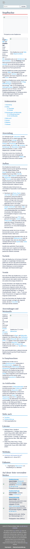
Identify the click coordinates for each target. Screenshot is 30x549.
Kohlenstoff (12, 207)
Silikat (6, 208)
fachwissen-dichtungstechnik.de (12, 455)
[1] (9, 85)
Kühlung (4, 143)
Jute (5, 195)
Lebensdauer (17, 136)
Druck (7, 77)
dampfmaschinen (10, 363)
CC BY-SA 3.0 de (13, 486)
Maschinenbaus (6, 61)
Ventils (25, 241)
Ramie (14, 193)
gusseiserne (12, 377)
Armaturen (22, 145)
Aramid (18, 219)
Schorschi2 (21, 481)
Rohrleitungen (6, 147)
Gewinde (19, 174)
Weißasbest (24, 337)
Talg (19, 346)
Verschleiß (15, 302)
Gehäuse (14, 74)
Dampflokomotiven (7, 365)
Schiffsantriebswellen (17, 386)
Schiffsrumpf (18, 388)
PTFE (19, 217)
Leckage (14, 140)
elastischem (7, 177)
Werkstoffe (14, 339)
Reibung (21, 156)
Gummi (14, 395)
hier (14, 530)
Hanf (8, 195)
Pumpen (4, 328)
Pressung (8, 179)
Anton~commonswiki (14, 506)
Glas (23, 207)
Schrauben (5, 175)
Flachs (19, 193)
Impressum (8, 547)
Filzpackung (5, 397)
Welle (24, 52)
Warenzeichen (19, 466)
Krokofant (19, 483)
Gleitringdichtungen (7, 87)
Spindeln (15, 145)
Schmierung (12, 143)
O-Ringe (23, 82)
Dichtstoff (4, 64)
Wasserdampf (15, 147)
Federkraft (13, 175)
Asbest (4, 373)
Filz (3, 59)
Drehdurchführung (9, 419)
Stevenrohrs (15, 390)
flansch (4, 172)
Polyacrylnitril (8, 220)
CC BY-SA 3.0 (17, 494)
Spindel (18, 241)
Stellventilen (24, 335)
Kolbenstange (15, 367)
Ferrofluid (6, 417)
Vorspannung (5, 398)
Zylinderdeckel (6, 368)
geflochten (14, 342)
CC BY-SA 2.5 (12, 511)
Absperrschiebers (18, 54)
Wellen (9, 72)
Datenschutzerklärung (19, 547)
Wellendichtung (18, 238)
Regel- (16, 335)
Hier (20, 530)
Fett (16, 397)
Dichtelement (21, 59)
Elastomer (8, 82)
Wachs (24, 346)
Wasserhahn (13, 331)
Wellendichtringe (6, 83)
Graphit (6, 207)
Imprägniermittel (18, 344)
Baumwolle (15, 195)
